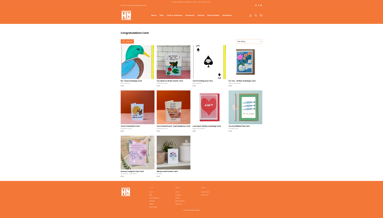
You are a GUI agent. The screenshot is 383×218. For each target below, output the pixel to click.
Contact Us (178, 195)
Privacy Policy (204, 195)
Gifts (162, 15)
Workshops (227, 15)
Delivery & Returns (180, 201)
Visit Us (177, 192)
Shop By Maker (153, 207)
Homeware (189, 15)
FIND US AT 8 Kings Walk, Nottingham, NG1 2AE (133, 5)
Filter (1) (129, 41)
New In (154, 15)
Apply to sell (178, 204)
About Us (177, 198)
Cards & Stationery (174, 15)
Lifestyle (200, 15)
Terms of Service (205, 192)
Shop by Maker (213, 15)
